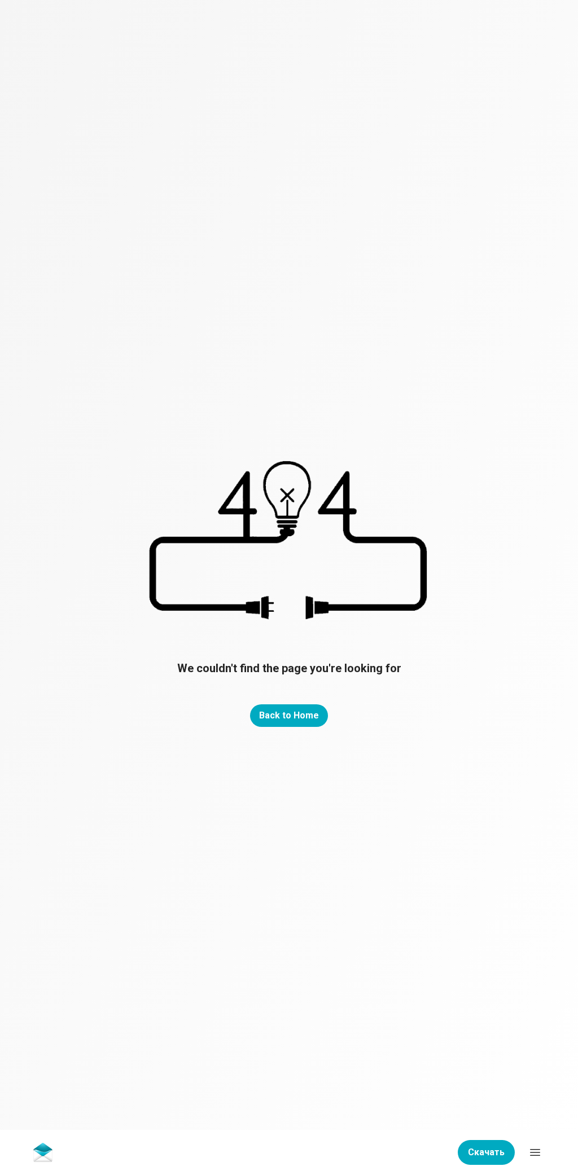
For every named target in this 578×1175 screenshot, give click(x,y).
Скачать (486, 1152)
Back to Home (289, 715)
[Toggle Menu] (535, 1152)
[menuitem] (43, 1152)
